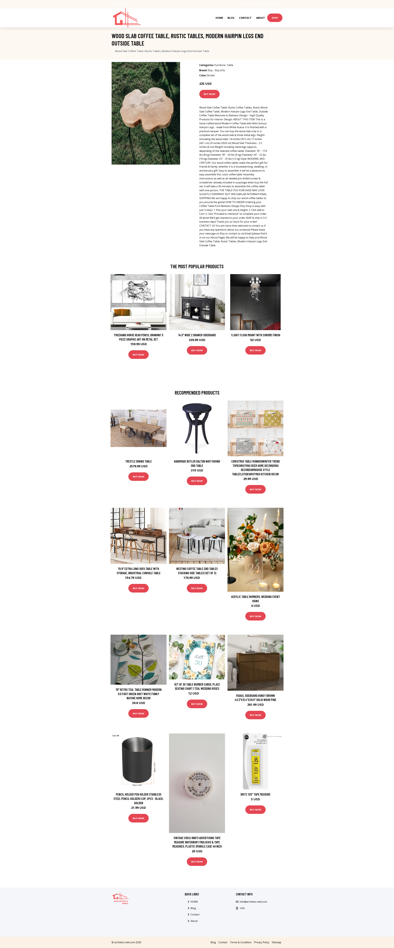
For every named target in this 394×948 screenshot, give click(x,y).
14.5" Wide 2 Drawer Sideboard (197, 335)
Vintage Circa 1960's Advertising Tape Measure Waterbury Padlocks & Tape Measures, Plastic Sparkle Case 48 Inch (197, 842)
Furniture (219, 65)
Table (230, 65)
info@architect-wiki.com (268, 4)
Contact (245, 18)
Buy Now (209, 94)
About (260, 18)
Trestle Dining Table (138, 461)
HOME (219, 18)
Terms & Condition (240, 942)
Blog (231, 18)
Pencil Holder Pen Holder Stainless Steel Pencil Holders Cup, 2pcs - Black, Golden (138, 798)
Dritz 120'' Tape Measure (255, 794)
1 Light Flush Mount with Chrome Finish (255, 335)
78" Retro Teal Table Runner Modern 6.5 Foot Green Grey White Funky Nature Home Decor (139, 694)
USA (251, 4)
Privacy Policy (261, 942)
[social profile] (126, 4)
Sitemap (276, 942)
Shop (275, 17)
